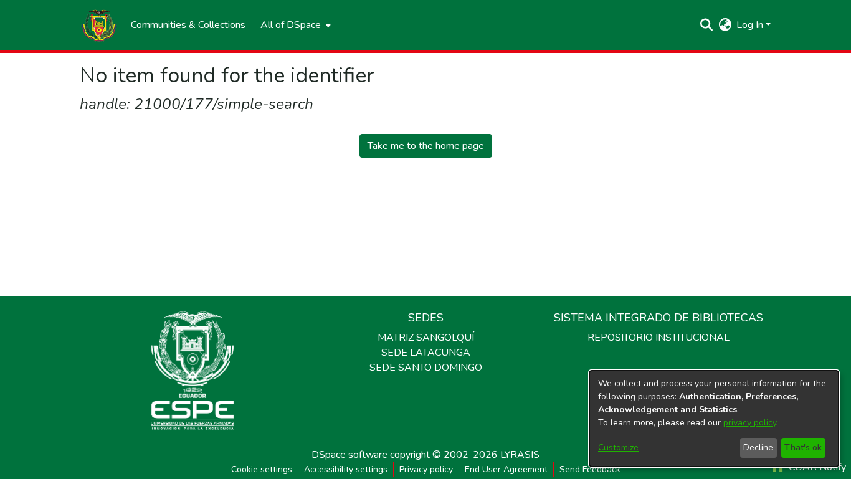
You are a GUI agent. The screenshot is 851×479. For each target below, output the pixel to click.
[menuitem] (294, 25)
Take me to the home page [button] (426, 146)
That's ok (803, 447)
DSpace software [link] (349, 455)
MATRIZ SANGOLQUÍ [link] (426, 337)
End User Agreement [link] (506, 469)
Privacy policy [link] (426, 469)
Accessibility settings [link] (345, 469)
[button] (99, 24)
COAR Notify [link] (816, 467)
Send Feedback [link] (589, 469)
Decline (758, 447)
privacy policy (749, 423)
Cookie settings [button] (261, 469)
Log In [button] (751, 25)
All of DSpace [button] (290, 25)
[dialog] (714, 419)
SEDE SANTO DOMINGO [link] (425, 367)
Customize (618, 447)
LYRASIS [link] (520, 455)
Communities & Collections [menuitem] (188, 25)
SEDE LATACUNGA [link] (425, 352)
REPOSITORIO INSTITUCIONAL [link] (658, 337)
